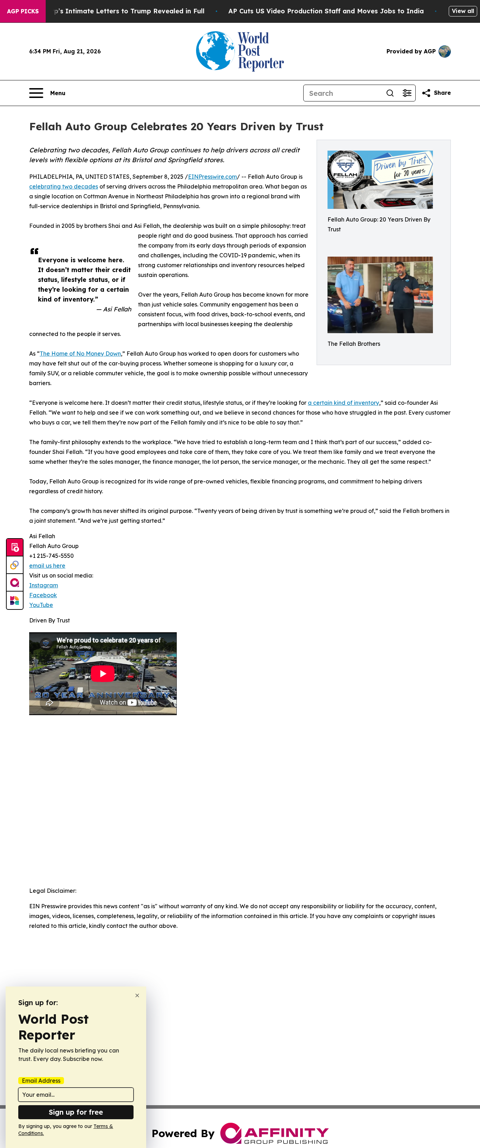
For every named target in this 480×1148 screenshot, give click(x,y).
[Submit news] (15, 547)
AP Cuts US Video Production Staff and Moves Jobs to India (326, 11)
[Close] (137, 995)
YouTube (41, 604)
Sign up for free (76, 1112)
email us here (47, 565)
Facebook (43, 595)
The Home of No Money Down (80, 353)
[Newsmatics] (15, 600)
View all (463, 10)
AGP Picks (23, 11)
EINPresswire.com (212, 176)
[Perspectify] (15, 565)
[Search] (390, 93)
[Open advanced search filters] (406, 93)
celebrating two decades (63, 186)
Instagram (43, 585)
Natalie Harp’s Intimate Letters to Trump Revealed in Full (110, 11)
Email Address (41, 1080)
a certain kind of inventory (343, 402)
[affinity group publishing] (15, 583)
